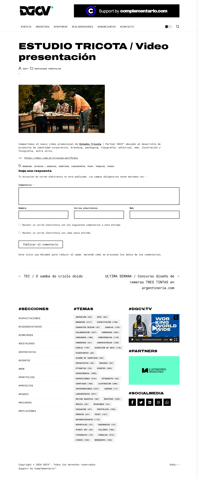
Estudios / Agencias (45, 166)
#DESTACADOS (40, 68)
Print (90, 166)
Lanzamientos (78, 166)
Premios (83, 414)
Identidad (64, 166)
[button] (154, 328)
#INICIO (26, 26)
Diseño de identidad (90, 358)
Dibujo (83, 347)
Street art (84, 429)
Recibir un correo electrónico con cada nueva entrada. (56, 232)
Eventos (104, 368)
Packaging (84, 409)
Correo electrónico (86, 208)
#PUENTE (24, 394)
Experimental (86, 373)
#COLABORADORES (82, 26)
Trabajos (100, 166)
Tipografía (84, 435)
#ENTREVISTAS (27, 351)
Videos (110, 166)
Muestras (112, 399)
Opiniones (102, 404)
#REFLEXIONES (27, 410)
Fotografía (110, 378)
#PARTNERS (61, 26)
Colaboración (86, 332)
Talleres (106, 429)
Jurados (111, 388)
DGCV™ (26, 68)
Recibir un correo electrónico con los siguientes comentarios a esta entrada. (71, 224)
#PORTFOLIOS (54, 68)
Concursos (84, 337)
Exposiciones (86, 378)
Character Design (88, 327)
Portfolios (106, 409)
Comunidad (110, 332)
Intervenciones (87, 388)
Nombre (22, 208)
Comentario (26, 184)
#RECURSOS (25, 402)
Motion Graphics (87, 399)
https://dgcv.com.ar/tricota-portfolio (51, 157)
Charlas (112, 327)
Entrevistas (85, 363)
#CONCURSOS (26, 334)
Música (82, 404)
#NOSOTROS (43, 26)
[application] (154, 328)
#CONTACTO (127, 26)
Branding (27, 166)
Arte (102, 317)
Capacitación (107, 322)
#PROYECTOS (26, 385)
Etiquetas (84, 368)
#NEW (21, 368)
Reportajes (84, 424)
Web (132, 208)
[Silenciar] (171, 339)
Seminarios (107, 424)
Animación (84, 317)
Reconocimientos (88, 419)
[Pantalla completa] (175, 339)
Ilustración (108, 383)
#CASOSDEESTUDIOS (30, 326)
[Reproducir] (132, 339)
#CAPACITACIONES (29, 318)
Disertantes (85, 353)
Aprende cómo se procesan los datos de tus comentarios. (123, 254)
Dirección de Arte (108, 347)
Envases (106, 363)
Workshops (103, 440)
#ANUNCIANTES (107, 26)
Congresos (84, 342)
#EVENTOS (24, 360)
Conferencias (108, 337)
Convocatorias (108, 342)
